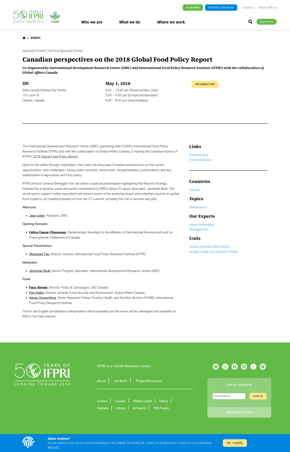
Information (205, 84)
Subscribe (266, 21)
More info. (54, 447)
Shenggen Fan (198, 229)
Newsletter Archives (239, 412)
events (35, 38)
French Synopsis (200, 160)
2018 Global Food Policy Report (55, 156)
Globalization (197, 207)
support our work (221, 7)
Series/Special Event (65, 50)
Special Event (33, 50)
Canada (194, 190)
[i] (250, 21)
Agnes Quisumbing (201, 224)
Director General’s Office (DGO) (209, 246)
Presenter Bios (198, 155)
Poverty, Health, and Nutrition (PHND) (213, 252)
